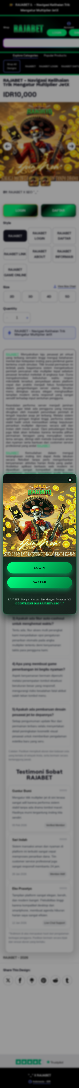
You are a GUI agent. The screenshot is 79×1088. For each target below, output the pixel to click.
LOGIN (39, 567)
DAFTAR (40, 582)
